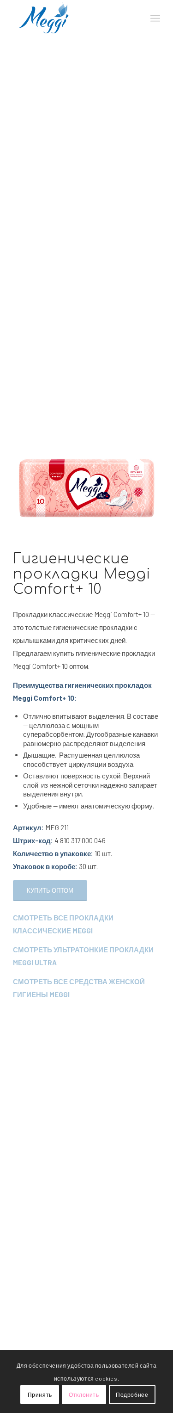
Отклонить (84, 1394)
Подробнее (132, 1394)
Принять (40, 1394)
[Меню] (155, 18)
